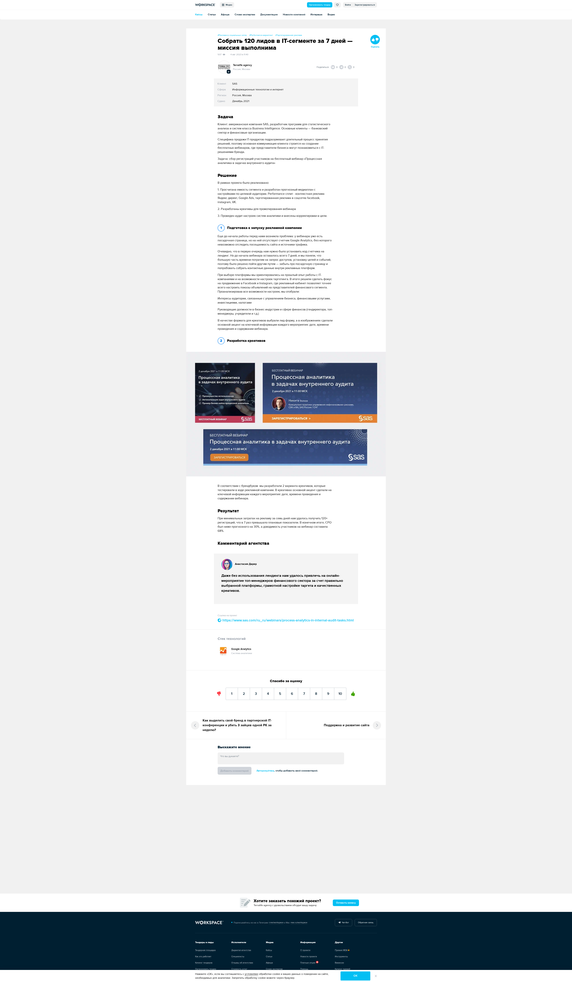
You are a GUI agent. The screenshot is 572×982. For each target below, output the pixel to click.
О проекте (305, 950)
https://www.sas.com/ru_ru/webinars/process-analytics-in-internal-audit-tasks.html (288, 620)
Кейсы (199, 14)
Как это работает (203, 956)
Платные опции (307, 962)
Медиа (228, 5)
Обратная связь (365, 922)
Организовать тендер (319, 5)
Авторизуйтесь (265, 770)
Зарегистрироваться (365, 5)
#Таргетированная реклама (288, 35)
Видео (331, 14)
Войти (348, 5)
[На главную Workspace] (209, 923)
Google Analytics (241, 649)
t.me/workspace (276, 922)
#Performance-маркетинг (261, 35)
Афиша (225, 14)
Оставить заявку (346, 902)
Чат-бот (345, 922)
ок (355, 976)
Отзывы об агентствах (242, 962)
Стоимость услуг (239, 969)
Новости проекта (308, 956)
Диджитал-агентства (241, 950)
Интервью (316, 14)
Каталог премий (342, 969)
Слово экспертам (245, 14)
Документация (269, 14)
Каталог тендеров (203, 962)
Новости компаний (294, 14)
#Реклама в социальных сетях (232, 35)
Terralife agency (242, 65)
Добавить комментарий (234, 770)
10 (340, 692)
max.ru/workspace (299, 922)
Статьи (212, 14)
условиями (251, 974)
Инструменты (341, 956)
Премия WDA (341, 950)
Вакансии (339, 962)
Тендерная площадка (205, 950)
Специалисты (237, 956)
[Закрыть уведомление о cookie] (375, 976)
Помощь (304, 969)
